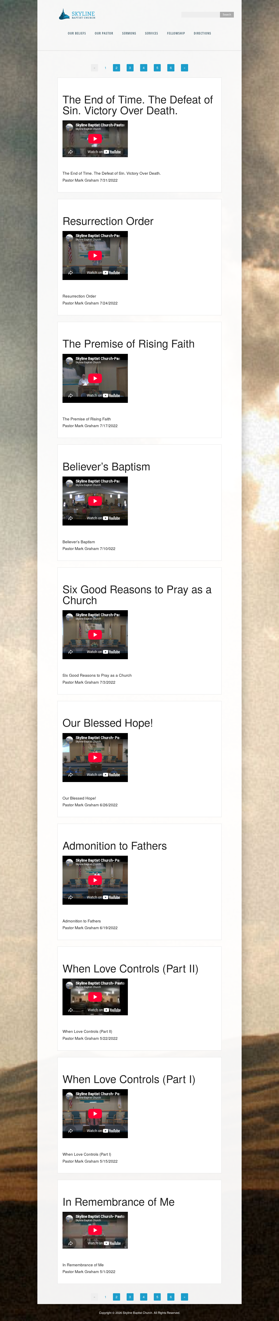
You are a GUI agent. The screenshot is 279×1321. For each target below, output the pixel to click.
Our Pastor (104, 33)
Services (151, 33)
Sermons (129, 33)
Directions (202, 33)
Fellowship (176, 33)
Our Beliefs (77, 33)
